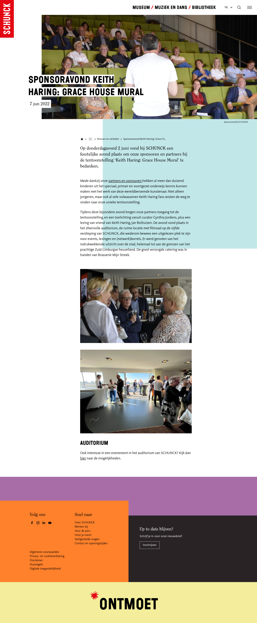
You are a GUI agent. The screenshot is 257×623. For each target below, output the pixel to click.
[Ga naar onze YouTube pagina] (50, 523)
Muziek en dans (171, 7)
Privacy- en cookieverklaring (47, 556)
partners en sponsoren (125, 181)
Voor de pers (82, 531)
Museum (141, 7)
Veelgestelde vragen (87, 539)
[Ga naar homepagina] (82, 139)
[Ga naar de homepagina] (7, 19)
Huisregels (36, 564)
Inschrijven (149, 545)
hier (83, 458)
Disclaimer (36, 560)
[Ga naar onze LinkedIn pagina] (44, 523)
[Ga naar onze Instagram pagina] (38, 523)
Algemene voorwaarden (44, 552)
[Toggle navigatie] (249, 7)
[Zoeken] (239, 7)
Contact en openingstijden (91, 543)
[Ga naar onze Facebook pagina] (32, 523)
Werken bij (81, 526)
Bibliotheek (204, 7)
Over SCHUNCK (85, 522)
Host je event (83, 535)
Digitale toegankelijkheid (45, 568)
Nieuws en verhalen (108, 139)
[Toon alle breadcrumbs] (90, 139)
